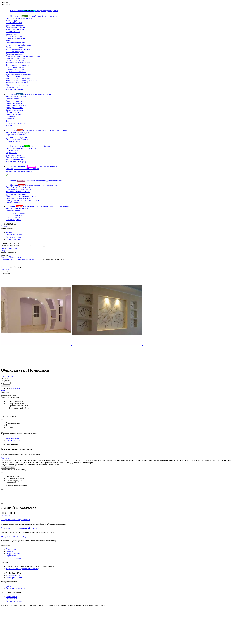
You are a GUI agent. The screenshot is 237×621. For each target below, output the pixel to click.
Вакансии (10, 551)
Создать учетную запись (16, 588)
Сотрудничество (13, 553)
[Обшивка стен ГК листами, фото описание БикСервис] (36, 345)
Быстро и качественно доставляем (15, 520)
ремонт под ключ (13, 440)
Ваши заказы (11, 597)
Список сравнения (14, 235)
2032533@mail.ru (13, 575)
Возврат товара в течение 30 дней (15, 536)
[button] (15, 388)
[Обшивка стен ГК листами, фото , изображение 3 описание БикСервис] (178, 345)
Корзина (4, 257)
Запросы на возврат (14, 237)
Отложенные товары (14, 239)
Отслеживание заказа (10, 246)
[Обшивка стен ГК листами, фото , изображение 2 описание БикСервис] (107, 345)
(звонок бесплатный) (22, 569)
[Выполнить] (44, 246)
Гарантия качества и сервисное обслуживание (20, 528)
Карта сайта (11, 556)
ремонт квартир (12, 438)
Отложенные (11, 599)
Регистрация (11, 248)
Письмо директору (14, 558)
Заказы (9, 232)
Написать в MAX (8, 467)
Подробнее (5, 515)
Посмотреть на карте (14, 577)
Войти (3, 248)
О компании (11, 549)
